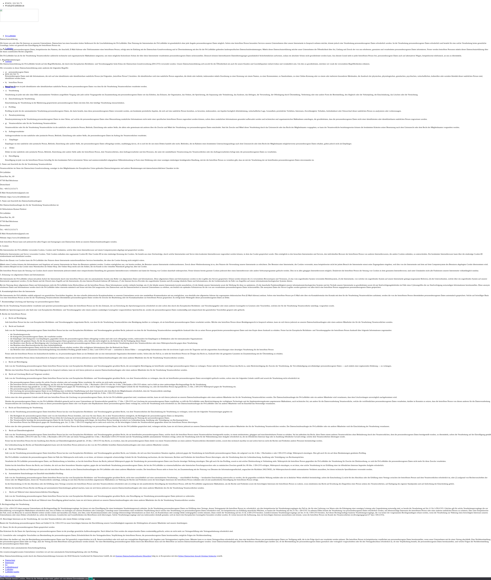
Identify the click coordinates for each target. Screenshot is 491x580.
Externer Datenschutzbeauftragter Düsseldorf (134, 556)
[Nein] (94, 579)
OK (90, 579)
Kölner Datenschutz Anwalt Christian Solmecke (197, 556)
